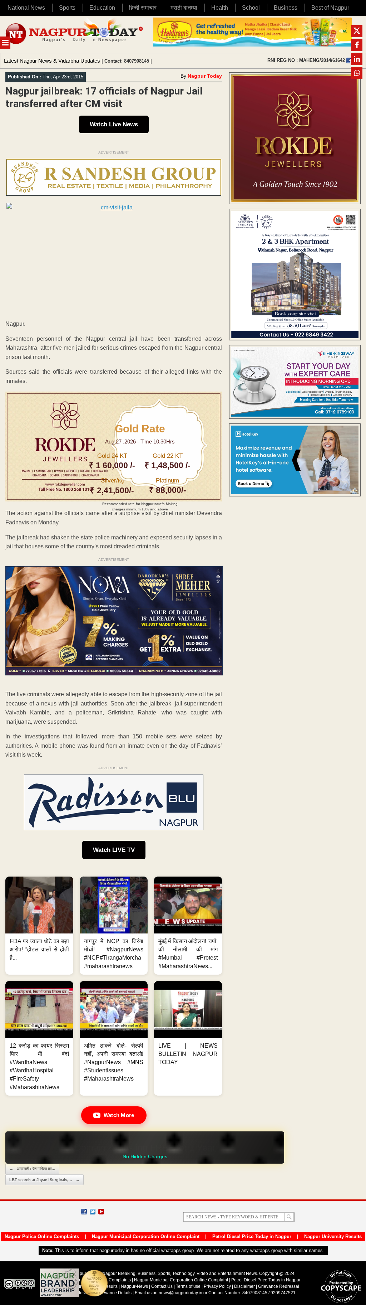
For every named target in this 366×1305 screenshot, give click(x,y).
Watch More (119, 1115)
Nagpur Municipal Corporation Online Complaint (145, 1236)
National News (26, 8)
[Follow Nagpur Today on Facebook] (84, 1211)
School (251, 8)
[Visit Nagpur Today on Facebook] (349, 60)
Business (285, 8)
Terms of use (188, 1286)
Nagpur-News (134, 1286)
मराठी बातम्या (183, 8)
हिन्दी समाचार (143, 8)
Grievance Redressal (278, 1286)
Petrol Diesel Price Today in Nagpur (251, 1236)
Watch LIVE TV (114, 849)
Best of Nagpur (330, 8)
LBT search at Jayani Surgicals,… (44, 1180)
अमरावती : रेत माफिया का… (32, 1168)
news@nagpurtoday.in (180, 1292)
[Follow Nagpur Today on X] (92, 1211)
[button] (39, 926)
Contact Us (162, 1286)
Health (219, 8)
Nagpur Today (205, 76)
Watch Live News (114, 124)
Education (102, 8)
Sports (67, 8)
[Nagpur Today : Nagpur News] (74, 34)
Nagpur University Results (333, 1236)
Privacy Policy (217, 1286)
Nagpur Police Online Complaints (42, 1236)
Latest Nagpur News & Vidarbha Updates (52, 61)
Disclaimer (245, 1286)
